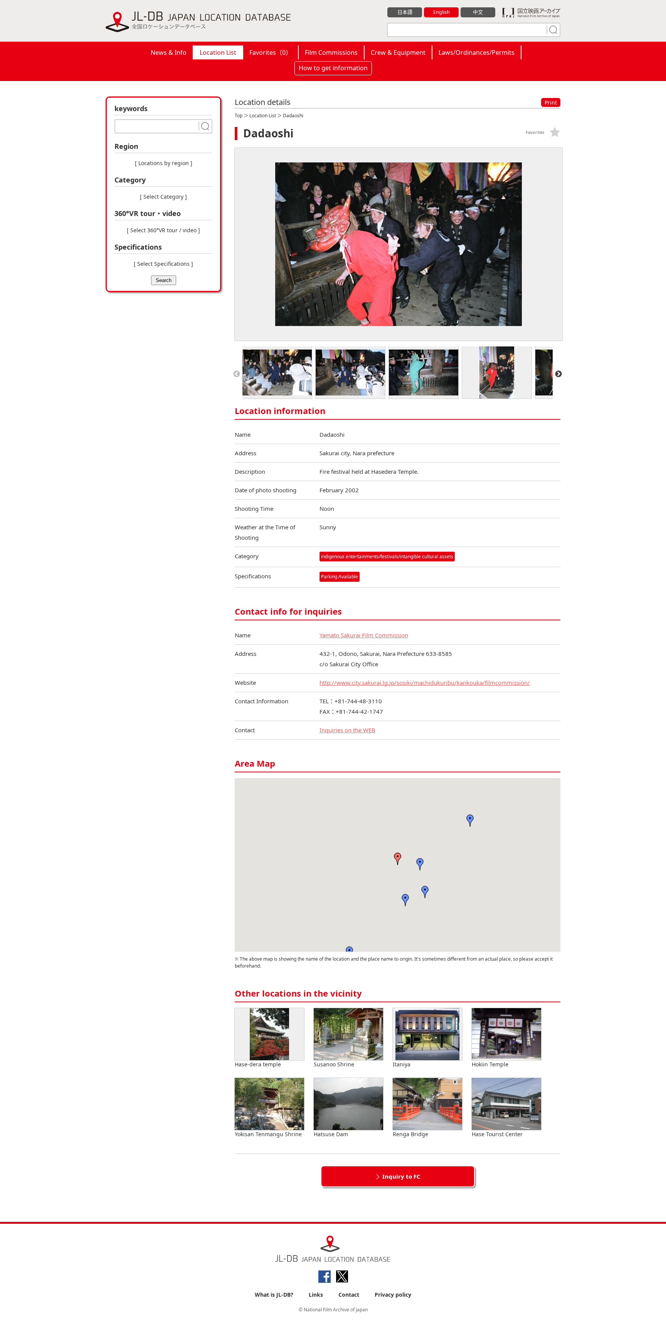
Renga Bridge (410, 1134)
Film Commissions (331, 52)
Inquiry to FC (401, 1176)
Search (164, 280)
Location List (218, 52)
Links (316, 1294)
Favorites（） (270, 52)
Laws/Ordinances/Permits (477, 52)
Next (558, 374)
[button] (398, 859)
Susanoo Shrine (334, 1064)
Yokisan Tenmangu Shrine (268, 1134)
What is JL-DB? (274, 1294)
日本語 (404, 11)
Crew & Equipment (398, 52)
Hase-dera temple (258, 1064)
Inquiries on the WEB (347, 730)
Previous (236, 374)
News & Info (169, 52)
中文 (478, 11)
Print (551, 102)
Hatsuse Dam (331, 1134)
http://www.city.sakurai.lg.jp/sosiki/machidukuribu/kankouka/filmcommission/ (425, 682)
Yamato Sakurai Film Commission (364, 635)
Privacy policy (393, 1294)
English (441, 11)
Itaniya (401, 1064)
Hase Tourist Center (497, 1134)
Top (238, 115)
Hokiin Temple (490, 1064)
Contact (348, 1294)
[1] (552, 30)
